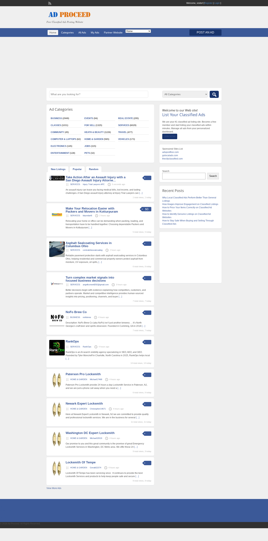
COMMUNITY (57, 132)
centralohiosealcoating (92, 250)
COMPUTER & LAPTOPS (63, 139)
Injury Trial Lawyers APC (94, 184)
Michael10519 (96, 438)
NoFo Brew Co (76, 312)
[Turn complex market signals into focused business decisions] (57, 290)
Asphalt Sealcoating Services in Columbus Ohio (89, 244)
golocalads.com (170, 155)
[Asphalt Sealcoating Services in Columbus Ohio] (57, 256)
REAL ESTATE (125, 118)
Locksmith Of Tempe (81, 462)
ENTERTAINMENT (60, 153)
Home (52, 32)
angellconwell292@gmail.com (96, 284)
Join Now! (169, 136)
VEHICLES (123, 139)
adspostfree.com (170, 152)
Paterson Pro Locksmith (83, 374)
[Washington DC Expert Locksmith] (57, 446)
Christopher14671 (98, 409)
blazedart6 (87, 215)
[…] (140, 193)
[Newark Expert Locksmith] (57, 417)
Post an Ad (205, 32)
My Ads (95, 32)
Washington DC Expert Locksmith (90, 433)
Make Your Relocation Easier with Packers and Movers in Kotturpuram (92, 210)
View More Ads (53, 488)
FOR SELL (89, 125)
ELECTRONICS (58, 146)
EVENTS (88, 118)
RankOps (72, 341)
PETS (87, 153)
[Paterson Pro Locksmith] (57, 387)
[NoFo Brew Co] (57, 325)
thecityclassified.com (172, 158)
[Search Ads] (214, 94)
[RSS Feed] (49, 2)
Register (208, 3)
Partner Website (113, 32)
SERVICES (123, 125)
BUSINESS (56, 118)
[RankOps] (57, 354)
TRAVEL (122, 132)
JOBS (87, 146)
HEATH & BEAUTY (94, 132)
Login (217, 3)
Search (165, 171)
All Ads (82, 32)
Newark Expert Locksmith (84, 403)
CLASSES (56, 125)
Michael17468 (96, 379)
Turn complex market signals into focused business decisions (90, 279)
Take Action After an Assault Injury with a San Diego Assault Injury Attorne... (95, 179)
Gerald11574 (95, 467)
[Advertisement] (134, 62)
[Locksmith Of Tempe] (57, 475)
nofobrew (87, 317)
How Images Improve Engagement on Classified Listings (190, 204)
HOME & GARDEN (93, 139)
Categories (67, 32)
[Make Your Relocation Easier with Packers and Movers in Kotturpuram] (57, 221)
